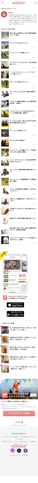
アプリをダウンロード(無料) (19, 413)
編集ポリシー (18, 436)
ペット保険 (24, 425)
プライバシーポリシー (14, 441)
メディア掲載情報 (31, 441)
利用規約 (24, 436)
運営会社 (23, 441)
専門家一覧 (5, 441)
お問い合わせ (31, 436)
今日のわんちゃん (15, 425)
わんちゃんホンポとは (8, 436)
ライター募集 (19, 439)
